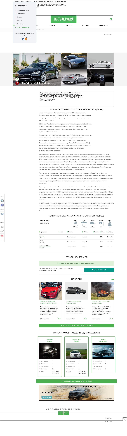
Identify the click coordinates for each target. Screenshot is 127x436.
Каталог (35, 25)
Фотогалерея (21, 13)
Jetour (1, 218)
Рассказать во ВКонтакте (23, 39)
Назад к (23, 27)
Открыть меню (14, 27)
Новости (52, 25)
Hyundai (1, 214)
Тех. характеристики (23, 10)
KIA (1, 222)
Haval (1, 209)
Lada (1, 227)
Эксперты (69, 25)
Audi (1, 196)
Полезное (85, 25)
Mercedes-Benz (1, 231)
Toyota (1, 236)
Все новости (112, 279)
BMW (1, 200)
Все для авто (103, 25)
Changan (1, 205)
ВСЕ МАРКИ (2, 239)
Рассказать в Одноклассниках (26, 39)
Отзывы (19, 17)
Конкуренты (20, 24)
